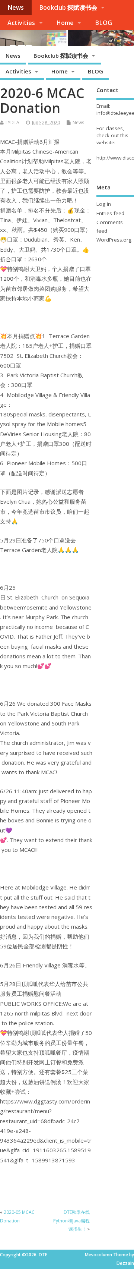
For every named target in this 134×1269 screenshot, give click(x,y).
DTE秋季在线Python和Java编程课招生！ (71, 1220)
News (15, 7)
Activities (21, 23)
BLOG (103, 23)
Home (65, 23)
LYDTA (12, 122)
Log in (103, 204)
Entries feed (110, 213)
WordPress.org (113, 239)
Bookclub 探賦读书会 (68, 7)
